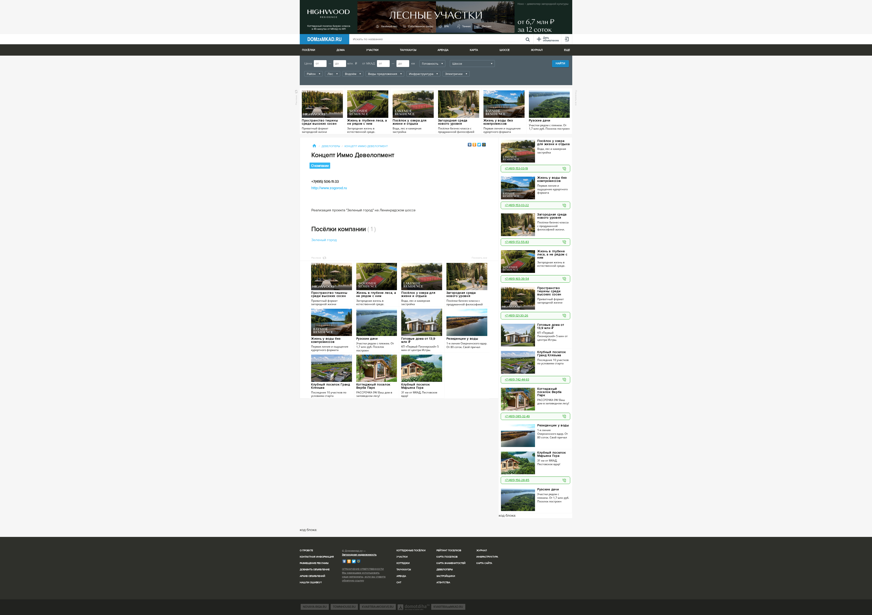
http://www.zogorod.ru (329, 188)
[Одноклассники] (474, 145)
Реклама (296, 100)
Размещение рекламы (314, 563)
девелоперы (331, 146)
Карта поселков (447, 556)
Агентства (443, 582)
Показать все (576, 98)
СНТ (398, 582)
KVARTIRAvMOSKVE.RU (378, 607)
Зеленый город (324, 240)
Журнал (481, 550)
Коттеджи (403, 563)
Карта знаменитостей (451, 563)
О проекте (306, 550)
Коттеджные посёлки (411, 550)
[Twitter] (479, 145)
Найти (560, 63)
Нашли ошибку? (311, 582)
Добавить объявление (314, 569)
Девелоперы (444, 569)
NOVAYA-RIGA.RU (315, 607)
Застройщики (445, 576)
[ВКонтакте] (469, 145)
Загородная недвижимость (359, 554)
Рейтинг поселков (448, 550)
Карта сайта (484, 563)
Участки (402, 556)
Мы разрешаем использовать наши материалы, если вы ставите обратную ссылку (364, 576)
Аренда (401, 576)
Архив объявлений (312, 576)
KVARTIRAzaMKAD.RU (448, 607)
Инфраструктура (487, 556)
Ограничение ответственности (363, 569)
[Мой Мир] (484, 145)
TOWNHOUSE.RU (344, 607)
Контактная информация (317, 556)
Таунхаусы (408, 50)
